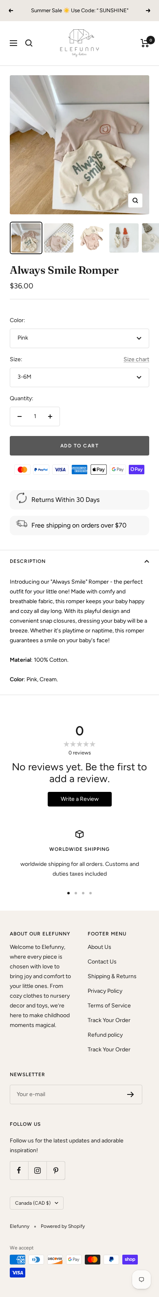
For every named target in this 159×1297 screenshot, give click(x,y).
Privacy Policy (105, 990)
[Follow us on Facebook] (19, 1170)
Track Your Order (109, 1020)
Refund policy (105, 1034)
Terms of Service (109, 1005)
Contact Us (102, 961)
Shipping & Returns (112, 976)
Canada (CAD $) (33, 1203)
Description (28, 561)
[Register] (130, 1094)
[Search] (29, 43)
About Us (99, 947)
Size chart (136, 359)
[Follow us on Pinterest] (55, 1170)
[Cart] (145, 43)
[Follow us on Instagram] (37, 1170)
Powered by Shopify (63, 1226)
